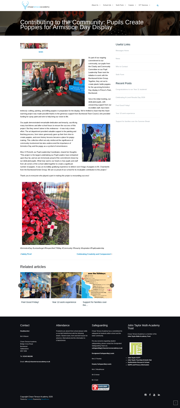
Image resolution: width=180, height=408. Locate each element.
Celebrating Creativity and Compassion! (94, 254)
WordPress (45, 399)
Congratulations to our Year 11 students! (131, 89)
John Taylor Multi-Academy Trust (139, 336)
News (41, 52)
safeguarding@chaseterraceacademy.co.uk (107, 348)
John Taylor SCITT (134, 358)
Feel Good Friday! (30, 302)
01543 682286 (28, 356)
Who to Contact (122, 66)
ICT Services (143, 5)
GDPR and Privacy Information (138, 365)
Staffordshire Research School (138, 362)
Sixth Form (120, 5)
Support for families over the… (95, 303)
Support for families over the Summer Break (133, 121)
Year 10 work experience (64, 302)
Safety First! (26, 254)
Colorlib (30, 399)
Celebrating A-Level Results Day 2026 (130, 97)
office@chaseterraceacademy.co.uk (37, 362)
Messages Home (122, 51)
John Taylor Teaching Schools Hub (140, 360)
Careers (131, 5)
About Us (95, 5)
